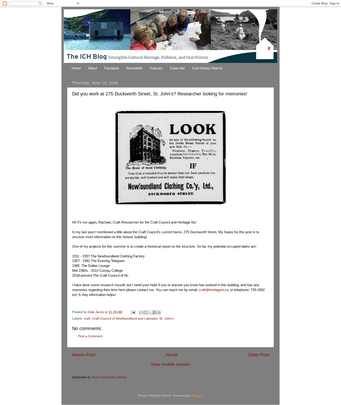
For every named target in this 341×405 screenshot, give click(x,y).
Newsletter (134, 68)
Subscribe (177, 68)
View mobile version (170, 364)
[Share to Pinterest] (159, 312)
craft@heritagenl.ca (213, 290)
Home (76, 68)
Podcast (156, 68)
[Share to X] (150, 312)
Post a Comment (90, 336)
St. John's (166, 318)
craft (87, 318)
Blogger (196, 395)
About (92, 68)
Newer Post (83, 354)
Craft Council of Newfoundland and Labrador (125, 318)
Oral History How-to (207, 68)
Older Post (258, 354)
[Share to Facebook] (154, 312)
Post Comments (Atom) (109, 377)
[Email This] (141, 312)
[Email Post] (132, 312)
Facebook (111, 68)
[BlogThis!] (145, 312)
